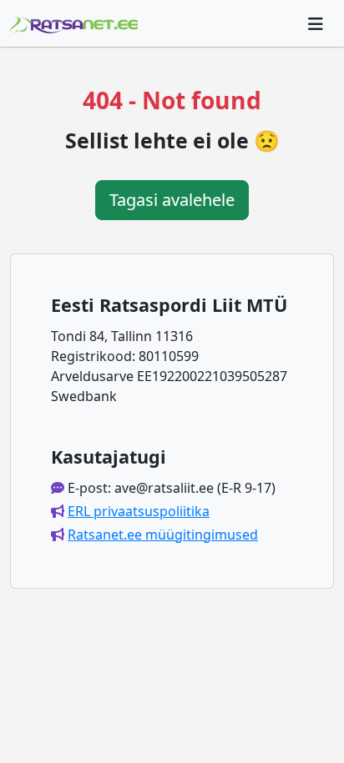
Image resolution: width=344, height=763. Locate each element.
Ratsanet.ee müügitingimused (163, 534)
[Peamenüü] (315, 23)
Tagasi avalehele (172, 199)
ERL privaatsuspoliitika (139, 511)
